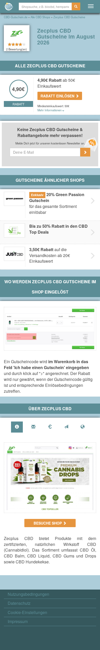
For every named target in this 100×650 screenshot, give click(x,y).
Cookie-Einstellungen (27, 612)
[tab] (17, 427)
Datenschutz (19, 603)
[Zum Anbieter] (50, 477)
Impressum (18, 621)
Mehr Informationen (49, 110)
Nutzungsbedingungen (28, 594)
